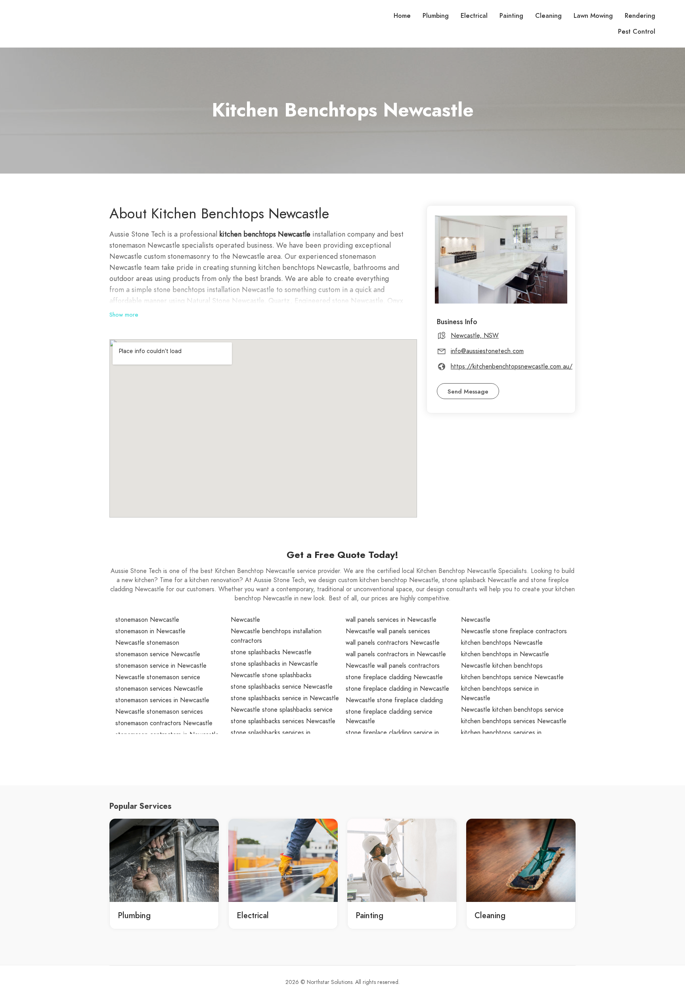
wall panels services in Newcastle (391, 619)
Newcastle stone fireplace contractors (514, 631)
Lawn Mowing (593, 15)
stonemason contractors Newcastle (163, 723)
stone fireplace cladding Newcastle (394, 677)
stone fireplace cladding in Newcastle (397, 688)
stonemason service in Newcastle (161, 665)
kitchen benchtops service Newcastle (512, 677)
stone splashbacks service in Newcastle (285, 698)
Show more (123, 315)
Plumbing (436, 15)
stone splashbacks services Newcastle (283, 721)
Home (402, 15)
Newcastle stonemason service (157, 677)
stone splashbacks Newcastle (271, 652)
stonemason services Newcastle (159, 688)
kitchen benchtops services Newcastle (513, 721)
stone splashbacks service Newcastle (282, 686)
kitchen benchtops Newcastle (502, 642)
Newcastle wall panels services (388, 631)
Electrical (474, 15)
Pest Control (636, 31)
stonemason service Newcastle (157, 654)
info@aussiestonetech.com (487, 351)
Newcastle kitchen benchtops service (512, 709)
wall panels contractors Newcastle (393, 642)
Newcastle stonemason (147, 642)
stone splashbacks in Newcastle (274, 663)
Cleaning (548, 15)
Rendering (640, 15)
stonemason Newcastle (147, 619)
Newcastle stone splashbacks (271, 675)
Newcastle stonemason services (159, 711)
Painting (511, 15)
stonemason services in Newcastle (162, 700)
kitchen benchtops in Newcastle (505, 654)
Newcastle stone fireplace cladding (394, 700)
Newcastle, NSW (475, 335)
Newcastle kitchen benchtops (502, 665)
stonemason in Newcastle (150, 631)
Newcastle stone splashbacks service (282, 709)
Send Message (468, 391)
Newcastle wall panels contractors (393, 665)
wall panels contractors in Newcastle (396, 654)
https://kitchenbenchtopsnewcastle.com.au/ (511, 366)
